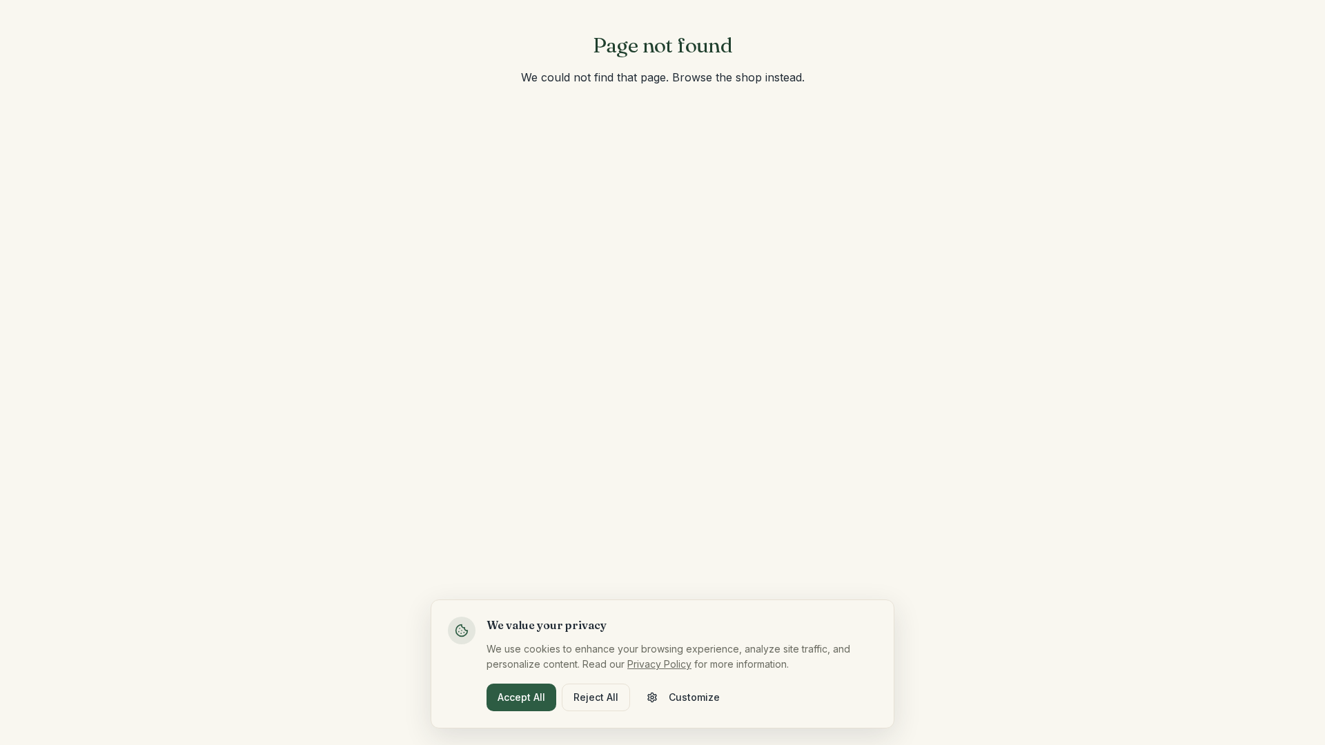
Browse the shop (717, 77)
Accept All (521, 697)
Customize (694, 697)
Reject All (595, 697)
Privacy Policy (659, 664)
